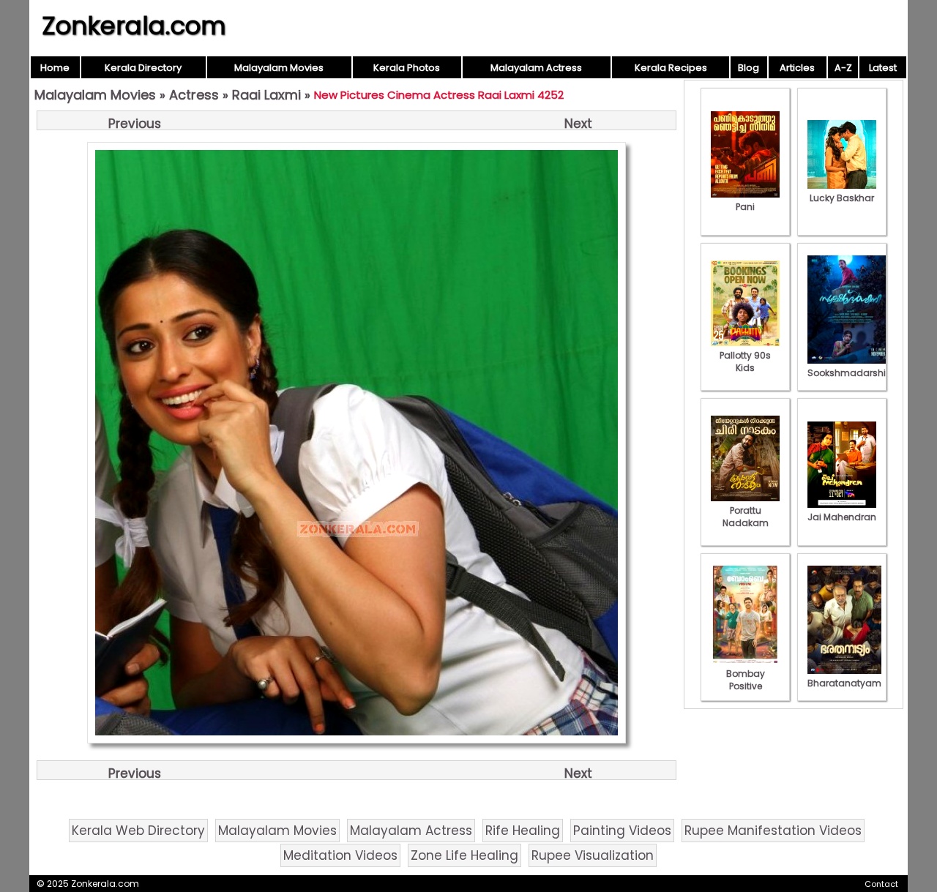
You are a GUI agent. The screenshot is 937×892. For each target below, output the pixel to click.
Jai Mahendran (841, 517)
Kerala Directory (143, 68)
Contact (881, 884)
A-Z (843, 68)
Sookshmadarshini (850, 373)
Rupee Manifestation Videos (773, 830)
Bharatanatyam (844, 683)
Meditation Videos (340, 855)
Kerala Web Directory (138, 830)
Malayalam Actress (536, 68)
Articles (797, 68)
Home (55, 68)
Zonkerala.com (134, 25)
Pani (745, 206)
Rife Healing (522, 830)
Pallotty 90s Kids (745, 361)
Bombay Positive (745, 679)
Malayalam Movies (279, 68)
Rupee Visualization (592, 855)
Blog (748, 68)
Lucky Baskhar (842, 198)
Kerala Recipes (671, 68)
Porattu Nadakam (746, 516)
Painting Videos (622, 830)
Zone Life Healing (464, 855)
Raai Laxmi (266, 95)
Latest (883, 68)
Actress (194, 95)
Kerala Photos (406, 68)
